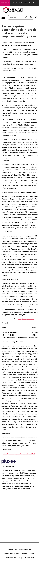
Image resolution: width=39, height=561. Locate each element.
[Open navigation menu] (3, 17)
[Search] (26, 17)
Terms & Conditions (28, 554)
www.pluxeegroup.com (26, 319)
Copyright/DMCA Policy (13, 558)
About (10, 549)
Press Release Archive (23, 549)
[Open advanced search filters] (31, 17)
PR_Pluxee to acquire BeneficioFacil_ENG (19, 454)
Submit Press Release (12, 554)
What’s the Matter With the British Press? (18, 3)
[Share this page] (36, 17)
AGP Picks (5, 3)
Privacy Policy (29, 558)
